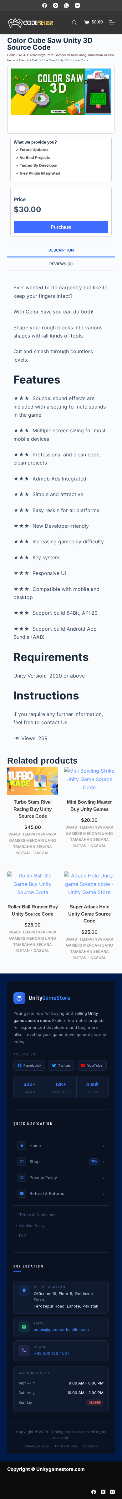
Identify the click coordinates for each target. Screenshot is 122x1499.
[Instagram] (55, 5)
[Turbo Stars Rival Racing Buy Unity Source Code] (32, 781)
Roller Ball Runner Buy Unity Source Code (33, 910)
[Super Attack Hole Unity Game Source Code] (89, 885)
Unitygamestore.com (70, 1432)
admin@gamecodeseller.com (61, 1329)
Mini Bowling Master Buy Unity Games (89, 805)
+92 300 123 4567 (51, 1353)
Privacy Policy (36, 1446)
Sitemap (90, 1446)
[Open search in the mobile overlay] (74, 22)
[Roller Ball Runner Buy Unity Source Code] (32, 885)
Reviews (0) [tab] (61, 264)
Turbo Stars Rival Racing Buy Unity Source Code (32, 809)
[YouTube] (77, 5)
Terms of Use (65, 1446)
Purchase (61, 227)
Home (11, 55)
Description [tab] (61, 250)
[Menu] (112, 22)
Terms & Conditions (37, 1214)
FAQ (23, 1235)
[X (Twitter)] (103, 1492)
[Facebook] (44, 5)
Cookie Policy (32, 1225)
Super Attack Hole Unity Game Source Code (89, 913)
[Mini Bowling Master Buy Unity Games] (89, 781)
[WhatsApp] (66, 5)
